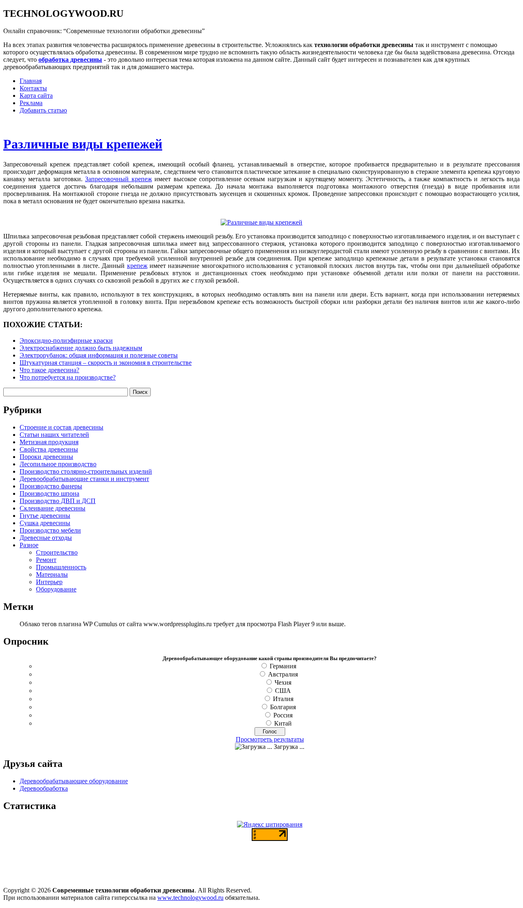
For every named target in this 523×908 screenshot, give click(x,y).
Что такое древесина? (49, 369)
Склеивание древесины (52, 508)
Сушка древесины (45, 522)
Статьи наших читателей (54, 434)
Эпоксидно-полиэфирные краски (66, 340)
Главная (31, 80)
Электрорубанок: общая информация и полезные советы (99, 355)
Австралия (283, 674)
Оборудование (56, 589)
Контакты (33, 88)
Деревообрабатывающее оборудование (74, 781)
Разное (29, 545)
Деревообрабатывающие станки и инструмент (84, 478)
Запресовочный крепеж (118, 178)
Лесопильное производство (58, 464)
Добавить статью (43, 110)
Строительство (57, 552)
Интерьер (49, 581)
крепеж (137, 265)
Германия (283, 666)
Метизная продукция (49, 441)
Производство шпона (49, 493)
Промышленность (61, 567)
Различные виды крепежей (82, 144)
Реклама (31, 102)
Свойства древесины (49, 449)
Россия (283, 715)
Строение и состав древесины (61, 427)
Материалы (52, 574)
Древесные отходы (46, 537)
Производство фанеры (51, 486)
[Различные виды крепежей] (261, 222)
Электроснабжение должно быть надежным (81, 347)
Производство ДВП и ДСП (58, 500)
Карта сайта (36, 95)
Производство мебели (50, 530)
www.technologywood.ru (190, 897)
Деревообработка (44, 788)
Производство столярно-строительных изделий (86, 471)
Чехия (283, 682)
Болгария (283, 706)
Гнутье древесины (45, 515)
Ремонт (46, 559)
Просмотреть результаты (270, 739)
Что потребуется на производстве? (68, 377)
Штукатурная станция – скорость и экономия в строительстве (106, 362)
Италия (283, 698)
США (283, 690)
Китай (283, 723)
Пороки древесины (46, 456)
